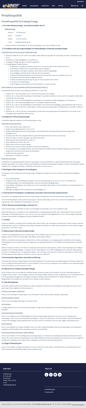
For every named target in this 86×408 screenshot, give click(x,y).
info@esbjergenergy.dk (9, 385)
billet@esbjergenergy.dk (43, 404)
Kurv (75, 6)
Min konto (80, 1)
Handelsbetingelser (50, 389)
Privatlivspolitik (49, 392)
